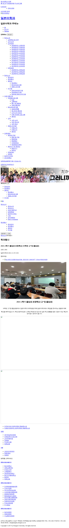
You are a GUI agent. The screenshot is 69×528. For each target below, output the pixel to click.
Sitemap (6, 31)
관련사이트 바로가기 (6, 462)
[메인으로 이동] (2, 201)
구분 (2, 447)
